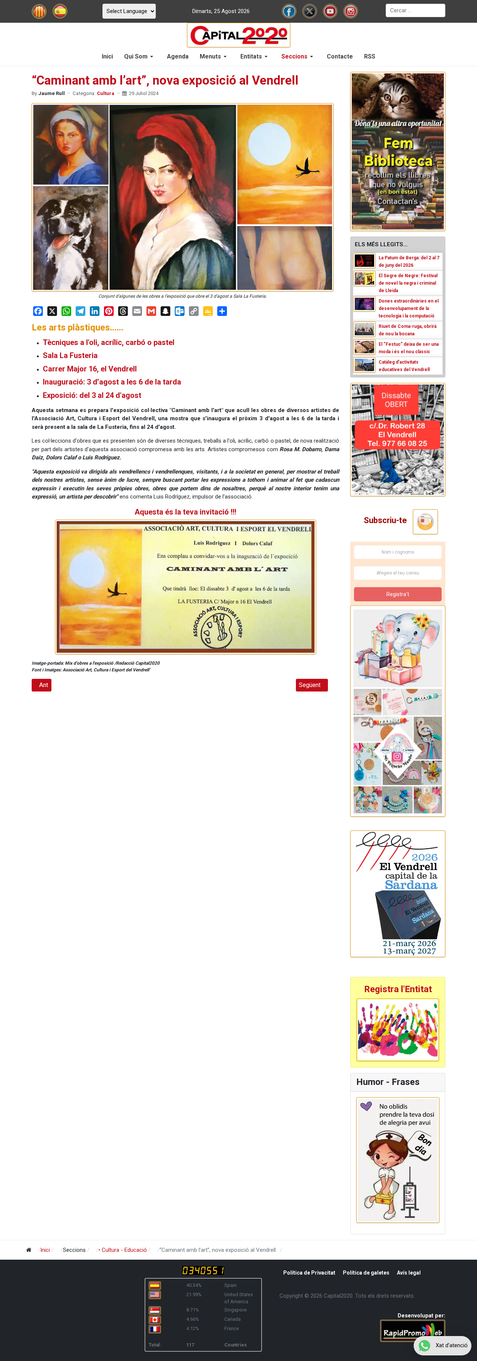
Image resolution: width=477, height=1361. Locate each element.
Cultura (105, 93)
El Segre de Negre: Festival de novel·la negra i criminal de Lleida (408, 283)
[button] (140, 56)
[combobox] (415, 10)
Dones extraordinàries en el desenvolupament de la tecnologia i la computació (409, 308)
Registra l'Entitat (398, 989)
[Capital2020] (238, 34)
